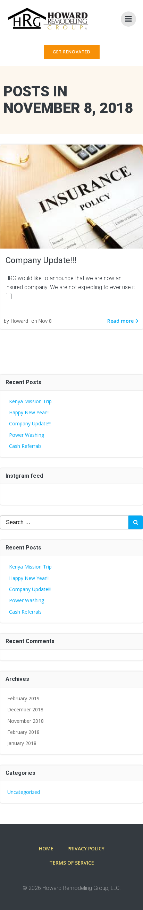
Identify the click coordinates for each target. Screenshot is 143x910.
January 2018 (21, 743)
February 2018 (23, 732)
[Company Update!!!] (71, 196)
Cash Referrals (25, 446)
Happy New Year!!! (29, 412)
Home (46, 848)
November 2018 (25, 721)
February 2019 (23, 698)
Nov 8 (45, 321)
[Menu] (128, 19)
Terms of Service (71, 862)
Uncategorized (23, 792)
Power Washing (26, 435)
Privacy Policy (85, 848)
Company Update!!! (30, 423)
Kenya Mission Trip (30, 401)
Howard (19, 321)
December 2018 (25, 709)
